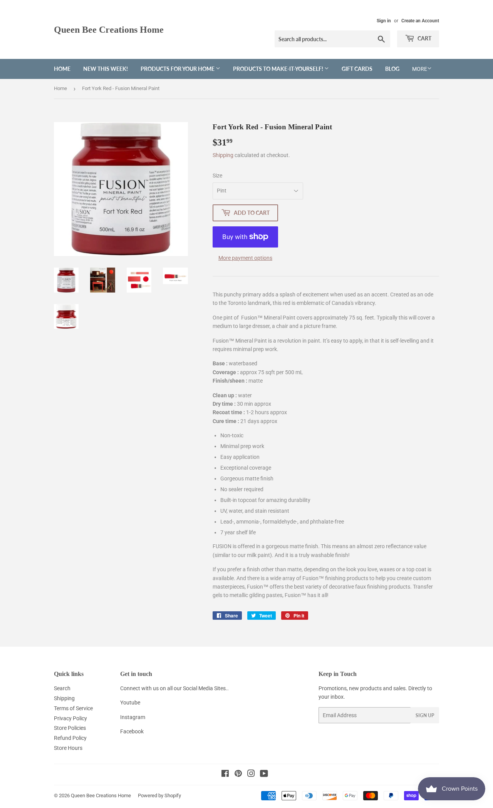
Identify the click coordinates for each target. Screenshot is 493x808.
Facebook (132, 731)
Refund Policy (70, 738)
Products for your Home (178, 68)
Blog (392, 68)
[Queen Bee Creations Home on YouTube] (264, 774)
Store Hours (68, 748)
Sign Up (425, 715)
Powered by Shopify (159, 795)
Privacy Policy (70, 718)
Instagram (132, 717)
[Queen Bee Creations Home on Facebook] (225, 774)
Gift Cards (357, 68)
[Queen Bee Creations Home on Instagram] (251, 774)
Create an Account (420, 20)
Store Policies (70, 728)
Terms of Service (73, 708)
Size (217, 175)
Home (62, 68)
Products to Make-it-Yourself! (278, 68)
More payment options (245, 258)
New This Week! (105, 68)
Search (62, 688)
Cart (423, 38)
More (419, 69)
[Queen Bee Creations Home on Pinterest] (238, 774)
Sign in (384, 20)
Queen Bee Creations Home (109, 29)
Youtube (130, 702)
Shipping (223, 155)
